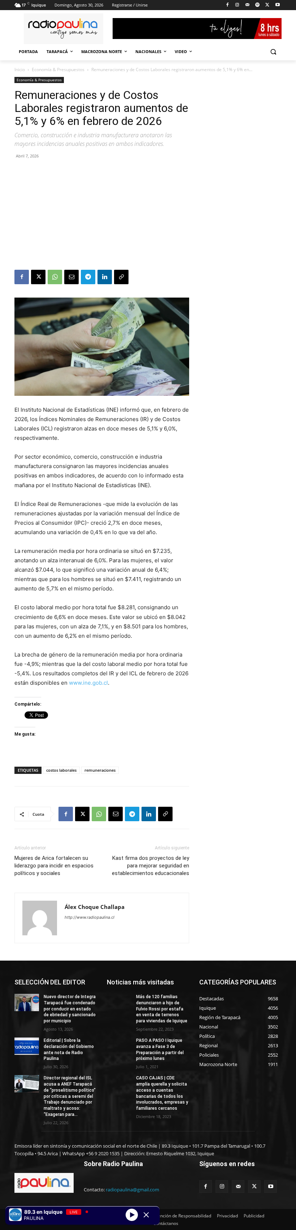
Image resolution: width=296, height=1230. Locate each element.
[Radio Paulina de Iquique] (63, 28)
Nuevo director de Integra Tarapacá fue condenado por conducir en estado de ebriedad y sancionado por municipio (70, 1008)
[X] (267, 5)
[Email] (71, 277)
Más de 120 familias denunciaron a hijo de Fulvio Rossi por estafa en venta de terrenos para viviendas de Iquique (161, 1008)
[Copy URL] (121, 277)
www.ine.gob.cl (88, 682)
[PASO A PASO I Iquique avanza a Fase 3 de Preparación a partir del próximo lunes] (119, 1046)
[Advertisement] (101, 215)
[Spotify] (257, 5)
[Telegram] (88, 277)
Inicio (19, 69)
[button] (273, 51)
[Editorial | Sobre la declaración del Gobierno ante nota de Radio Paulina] (26, 1046)
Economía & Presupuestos (58, 69)
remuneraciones (100, 770)
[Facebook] (227, 5)
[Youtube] (277, 5)
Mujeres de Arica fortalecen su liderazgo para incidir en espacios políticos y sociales (53, 865)
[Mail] (247, 5)
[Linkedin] (104, 277)
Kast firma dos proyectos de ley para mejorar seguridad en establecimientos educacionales (150, 865)
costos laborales (61, 770)
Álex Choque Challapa (95, 906)
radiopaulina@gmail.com (132, 1189)
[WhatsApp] (55, 277)
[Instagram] (237, 5)
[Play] (132, 1214)
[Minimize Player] (146, 1214)
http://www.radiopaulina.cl (89, 917)
